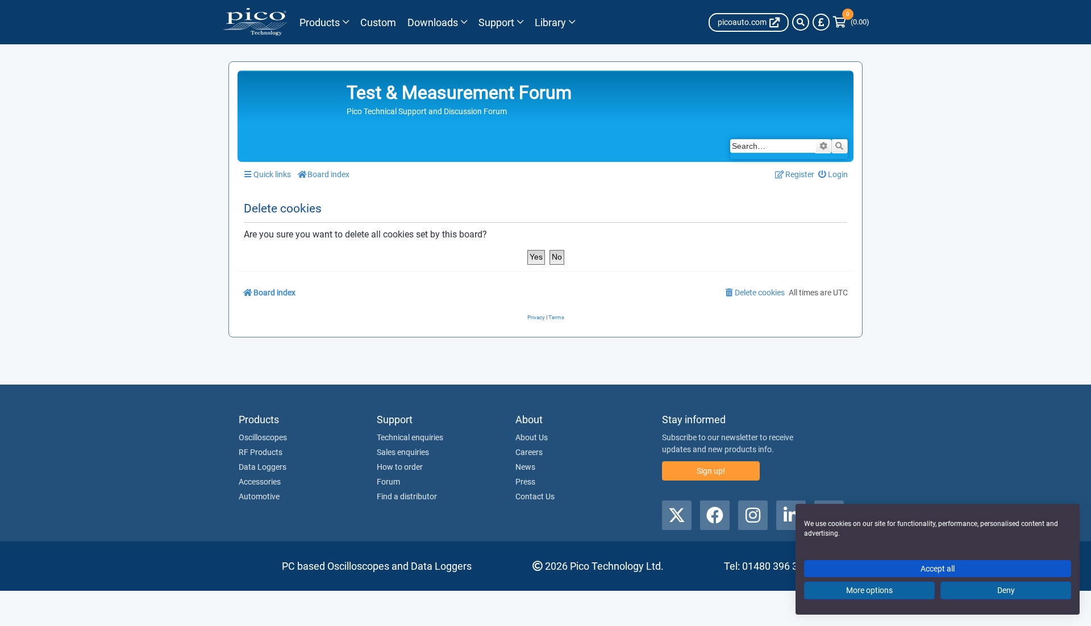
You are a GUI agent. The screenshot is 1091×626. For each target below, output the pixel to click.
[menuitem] (833, 174)
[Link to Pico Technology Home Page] (255, 22)
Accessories (260, 481)
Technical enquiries (410, 437)
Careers (529, 452)
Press (525, 481)
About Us (531, 437)
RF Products (260, 452)
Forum (388, 481)
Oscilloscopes (263, 437)
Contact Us (535, 496)
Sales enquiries (403, 452)
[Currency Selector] (821, 22)
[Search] (800, 22)
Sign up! (711, 470)
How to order (400, 466)
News (525, 466)
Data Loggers (262, 466)
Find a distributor (407, 496)
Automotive (259, 496)
